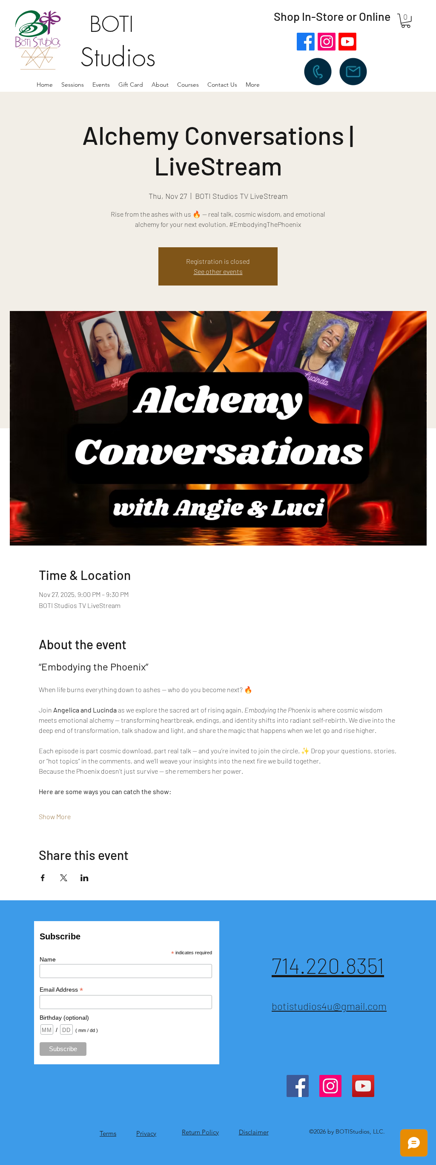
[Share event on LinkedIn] (84, 877)
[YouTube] (363, 1086)
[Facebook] (306, 42)
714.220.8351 (328, 965)
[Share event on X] (64, 877)
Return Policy (200, 1132)
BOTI (111, 24)
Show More (55, 816)
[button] (160, 84)
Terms (108, 1133)
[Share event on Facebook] (43, 877)
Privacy (146, 1133)
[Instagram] (327, 42)
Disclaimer (254, 1132)
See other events (218, 271)
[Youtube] (347, 42)
